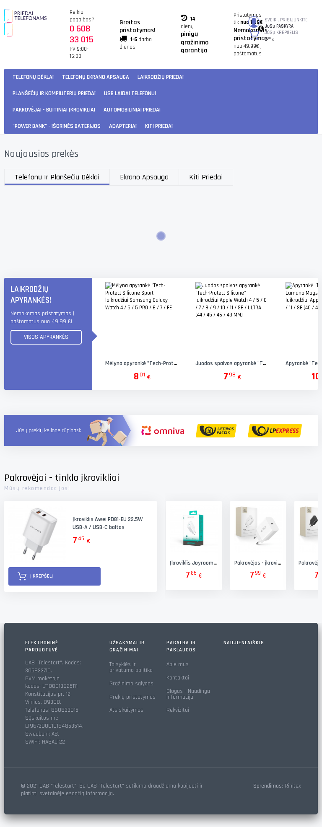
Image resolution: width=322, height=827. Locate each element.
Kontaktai (177, 678)
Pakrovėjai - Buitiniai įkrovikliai (54, 110)
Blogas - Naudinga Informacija (188, 694)
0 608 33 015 (81, 34)
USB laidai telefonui (130, 93)
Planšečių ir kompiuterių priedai (54, 93)
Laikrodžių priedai (161, 77)
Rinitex (293, 786)
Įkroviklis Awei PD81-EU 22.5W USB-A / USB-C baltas (108, 523)
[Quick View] (142, 319)
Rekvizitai (177, 710)
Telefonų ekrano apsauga (95, 77)
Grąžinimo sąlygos (131, 684)
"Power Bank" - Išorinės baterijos (57, 126)
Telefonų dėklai (33, 77)
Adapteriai (123, 126)
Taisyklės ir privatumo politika (131, 667)
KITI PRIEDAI (159, 126)
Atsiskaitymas (126, 710)
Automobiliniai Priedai (132, 110)
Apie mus (177, 664)
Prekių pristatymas (132, 697)
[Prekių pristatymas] (161, 430)
